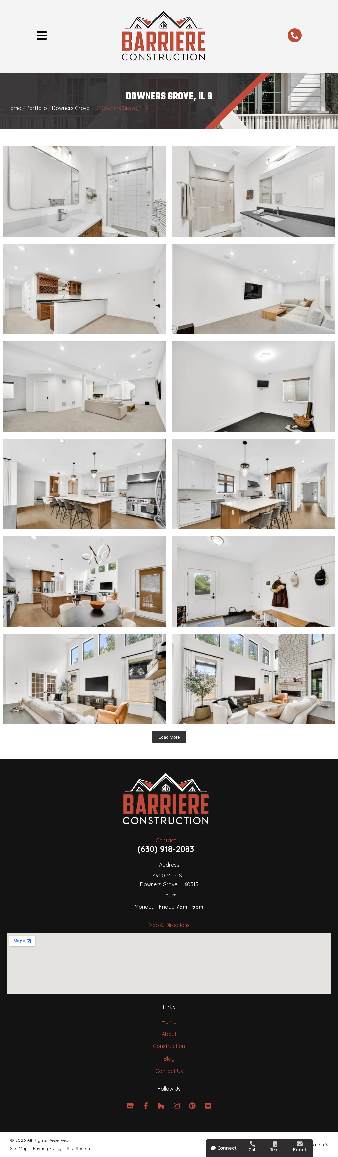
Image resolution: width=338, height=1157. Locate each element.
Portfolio (36, 108)
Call (252, 1150)
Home (14, 108)
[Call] (252, 1144)
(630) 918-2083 (165, 849)
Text (275, 1150)
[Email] (300, 1144)
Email (299, 1150)
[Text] (275, 1144)
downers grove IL (73, 108)
